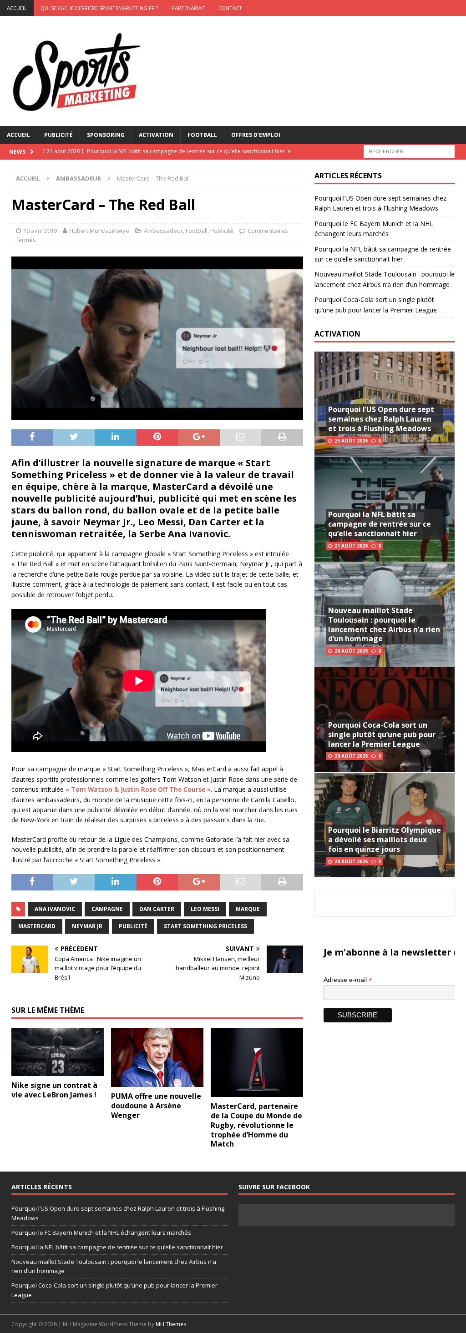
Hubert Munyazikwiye (99, 230)
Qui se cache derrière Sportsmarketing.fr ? (99, 8)
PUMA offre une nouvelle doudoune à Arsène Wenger (156, 1105)
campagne (107, 909)
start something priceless (205, 926)
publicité (133, 926)
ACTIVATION (337, 334)
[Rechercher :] (409, 150)
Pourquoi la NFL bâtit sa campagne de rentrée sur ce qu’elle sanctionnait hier (379, 523)
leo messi (205, 909)
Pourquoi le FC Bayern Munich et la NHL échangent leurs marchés (101, 1232)
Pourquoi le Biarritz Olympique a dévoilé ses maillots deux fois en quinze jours (384, 839)
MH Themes (171, 1324)
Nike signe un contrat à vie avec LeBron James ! (54, 1090)
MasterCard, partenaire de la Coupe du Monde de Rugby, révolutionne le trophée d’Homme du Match (256, 1125)
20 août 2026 (351, 651)
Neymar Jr (87, 926)
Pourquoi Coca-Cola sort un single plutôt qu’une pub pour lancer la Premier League (382, 734)
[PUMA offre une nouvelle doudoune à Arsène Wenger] (157, 1057)
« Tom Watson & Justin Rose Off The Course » (138, 789)
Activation (156, 135)
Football (202, 135)
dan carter (156, 909)
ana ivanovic (55, 909)
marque (248, 909)
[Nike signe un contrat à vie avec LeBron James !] (57, 1052)
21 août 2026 (351, 546)
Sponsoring (106, 135)
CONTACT (230, 8)
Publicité (58, 135)
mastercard (37, 926)
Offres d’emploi (255, 135)
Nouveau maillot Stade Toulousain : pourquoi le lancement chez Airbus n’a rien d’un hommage (384, 624)
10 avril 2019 (40, 230)
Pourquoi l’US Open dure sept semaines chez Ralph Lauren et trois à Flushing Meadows (381, 418)
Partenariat (188, 8)
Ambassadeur (163, 230)
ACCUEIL (17, 8)
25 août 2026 (351, 441)
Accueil (18, 135)
